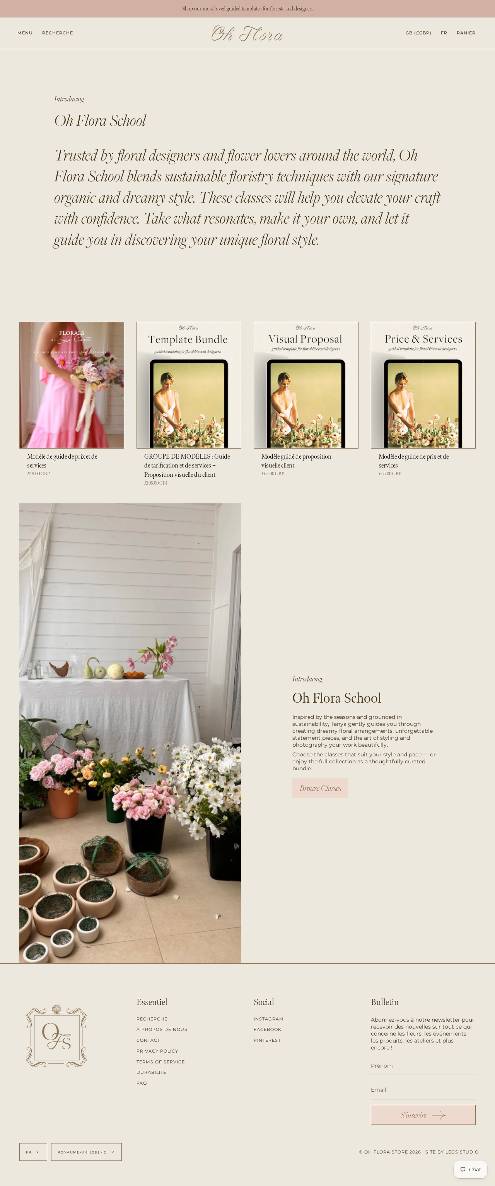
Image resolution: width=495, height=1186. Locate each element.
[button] (57, 33)
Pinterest (267, 1040)
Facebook (268, 1029)
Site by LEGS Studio (452, 1152)
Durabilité (151, 1072)
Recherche (152, 1019)
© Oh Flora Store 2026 (390, 1152)
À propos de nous (162, 1029)
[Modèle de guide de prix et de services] (72, 385)
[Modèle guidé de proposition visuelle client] (306, 385)
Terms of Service (161, 1062)
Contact (148, 1040)
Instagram (269, 1019)
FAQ (142, 1083)
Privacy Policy (157, 1051)
